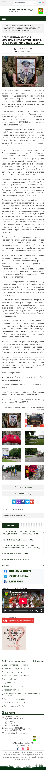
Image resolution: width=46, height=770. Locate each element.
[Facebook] (23, 503)
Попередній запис (24, 487)
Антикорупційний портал (14, 686)
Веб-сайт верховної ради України (18, 676)
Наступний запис (22, 494)
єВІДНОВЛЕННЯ (8, 566)
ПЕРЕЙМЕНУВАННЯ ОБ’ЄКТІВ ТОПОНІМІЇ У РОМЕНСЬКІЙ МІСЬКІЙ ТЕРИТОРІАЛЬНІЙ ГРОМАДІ (21, 547)
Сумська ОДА (9, 683)
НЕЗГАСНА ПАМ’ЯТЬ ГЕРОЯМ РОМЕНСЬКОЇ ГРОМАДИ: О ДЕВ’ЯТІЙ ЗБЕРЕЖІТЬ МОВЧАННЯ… (20, 533)
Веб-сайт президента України (16, 665)
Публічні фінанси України (14, 706)
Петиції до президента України (16, 668)
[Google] (32, 503)
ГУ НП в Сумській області (14, 703)
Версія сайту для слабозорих (20, 621)
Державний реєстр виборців (16, 699)
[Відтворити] (5, 610)
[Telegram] (14, 503)
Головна (7, 26)
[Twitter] (27, 503)
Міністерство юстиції (13, 672)
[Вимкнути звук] (36, 610)
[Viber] (18, 503)
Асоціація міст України (13, 690)
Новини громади (17, 26)
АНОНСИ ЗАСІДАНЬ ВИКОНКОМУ (15, 554)
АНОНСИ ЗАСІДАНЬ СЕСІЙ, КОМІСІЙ (15, 560)
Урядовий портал (11, 679)
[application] (23, 601)
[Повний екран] (40, 610)
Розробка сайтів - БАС (23, 760)
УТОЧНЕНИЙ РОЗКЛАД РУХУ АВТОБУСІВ (17, 540)
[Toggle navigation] (4, 3)
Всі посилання (38, 661)
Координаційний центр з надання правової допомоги (22, 694)
